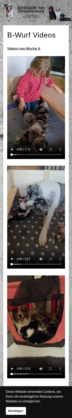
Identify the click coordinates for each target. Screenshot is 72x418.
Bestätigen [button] (15, 410)
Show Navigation (58, 4)
